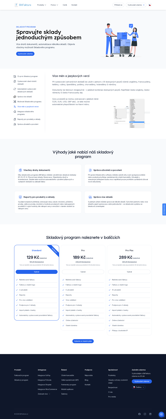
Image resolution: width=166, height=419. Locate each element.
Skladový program (21, 380)
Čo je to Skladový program (28, 76)
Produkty (40, 5)
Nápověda (89, 375)
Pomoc (53, 5)
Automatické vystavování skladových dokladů (27, 90)
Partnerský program (68, 385)
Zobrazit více (43, 394)
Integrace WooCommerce (47, 389)
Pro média (112, 397)
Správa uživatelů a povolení (28, 124)
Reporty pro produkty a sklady (29, 119)
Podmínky (112, 375)
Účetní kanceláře (67, 375)
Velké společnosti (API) (70, 380)
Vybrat (36, 272)
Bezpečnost (112, 387)
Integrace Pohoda (44, 380)
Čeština (138, 387)
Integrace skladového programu (26, 113)
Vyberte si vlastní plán (83, 341)
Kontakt (74, 5)
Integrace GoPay (44, 375)
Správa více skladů (25, 97)
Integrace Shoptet (44, 385)
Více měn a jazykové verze (28, 107)
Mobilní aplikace (67, 389)
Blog (86, 380)
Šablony (64, 394)
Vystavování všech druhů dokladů (27, 82)
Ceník (65, 5)
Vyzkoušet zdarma (141, 381)
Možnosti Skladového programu (29, 102)
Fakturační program (21, 375)
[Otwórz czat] (161, 414)
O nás (110, 392)
